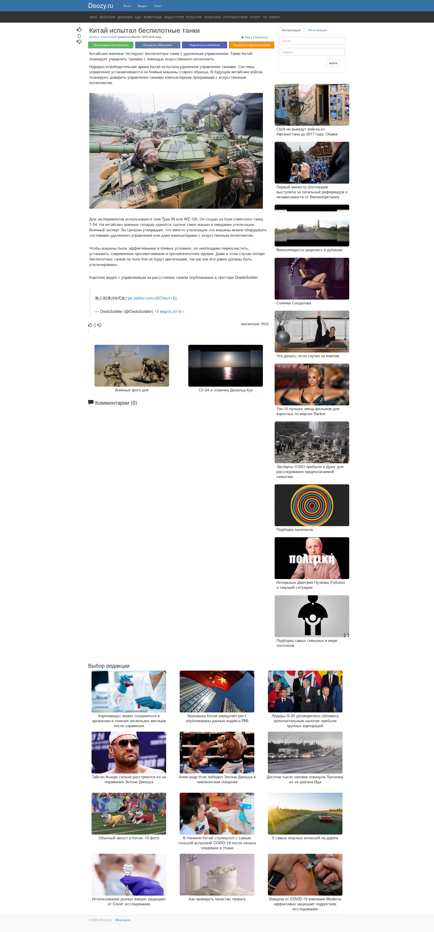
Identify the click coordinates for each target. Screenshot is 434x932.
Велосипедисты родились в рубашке (309, 249)
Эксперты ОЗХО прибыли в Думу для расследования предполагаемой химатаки (309, 471)
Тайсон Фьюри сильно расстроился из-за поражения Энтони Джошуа (129, 779)
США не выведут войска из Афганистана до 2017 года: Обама (306, 131)
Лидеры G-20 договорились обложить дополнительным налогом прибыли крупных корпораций (305, 720)
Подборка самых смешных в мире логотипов (306, 642)
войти (333, 63)
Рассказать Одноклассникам (251, 45)
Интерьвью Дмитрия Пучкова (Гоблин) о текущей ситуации (310, 584)
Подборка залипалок (294, 529)
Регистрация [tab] (317, 30)
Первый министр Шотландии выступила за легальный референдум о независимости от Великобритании (311, 191)
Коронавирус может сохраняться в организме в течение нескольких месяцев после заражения (129, 720)
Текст (158, 5)
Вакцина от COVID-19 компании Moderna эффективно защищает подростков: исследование (305, 903)
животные (152, 17)
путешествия (235, 17)
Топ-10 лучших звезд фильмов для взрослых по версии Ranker (307, 411)
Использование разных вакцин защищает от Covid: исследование (129, 901)
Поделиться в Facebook (204, 45)
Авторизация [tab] (291, 30)
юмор (274, 17)
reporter (135, 36)
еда (138, 17)
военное (107, 17)
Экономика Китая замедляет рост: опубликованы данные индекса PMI (217, 718)
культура (194, 17)
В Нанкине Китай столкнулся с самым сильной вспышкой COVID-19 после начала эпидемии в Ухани (217, 842)
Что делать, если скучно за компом (307, 355)
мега (248, 37)
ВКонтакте (122, 920)
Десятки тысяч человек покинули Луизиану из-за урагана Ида (305, 779)
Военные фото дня (131, 390)
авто (93, 17)
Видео (142, 5)
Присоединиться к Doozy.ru (110, 45)
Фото (127, 5)
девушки (125, 17)
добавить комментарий (102, 36)
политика (212, 17)
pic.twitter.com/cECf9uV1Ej (152, 298)
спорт (255, 17)
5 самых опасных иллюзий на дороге (305, 837)
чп (265, 17)
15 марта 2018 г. (169, 311)
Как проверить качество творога (217, 898)
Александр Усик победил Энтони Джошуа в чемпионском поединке (217, 779)
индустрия (174, 17)
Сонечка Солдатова (293, 302)
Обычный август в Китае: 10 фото (129, 837)
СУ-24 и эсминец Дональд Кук (225, 390)
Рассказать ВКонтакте (157, 45)
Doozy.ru (100, 5)
